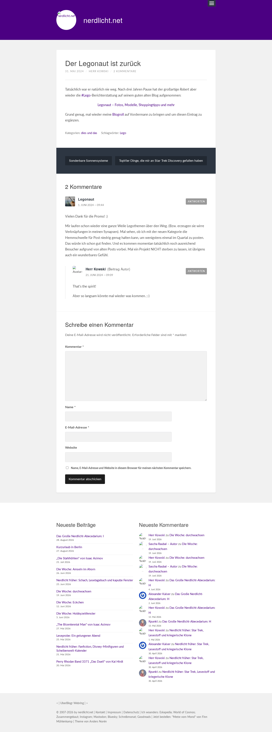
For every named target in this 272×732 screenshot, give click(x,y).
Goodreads (144, 717)
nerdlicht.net (102, 20)
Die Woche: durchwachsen (73, 591)
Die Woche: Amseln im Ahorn (75, 569)
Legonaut (86, 199)
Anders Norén (98, 721)
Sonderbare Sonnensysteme (88, 160)
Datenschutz (131, 712)
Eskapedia (165, 712)
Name (70, 407)
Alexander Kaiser (159, 594)
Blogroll (118, 114)
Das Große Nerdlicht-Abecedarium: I (80, 536)
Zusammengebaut (67, 717)
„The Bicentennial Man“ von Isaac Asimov (83, 624)
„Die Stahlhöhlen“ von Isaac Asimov (79, 558)
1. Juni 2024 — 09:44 (91, 205)
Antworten (196, 201)
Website (71, 447)
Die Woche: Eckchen (70, 602)
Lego (123, 133)
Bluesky (112, 717)
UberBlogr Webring (72, 703)
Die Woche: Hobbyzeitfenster (75, 613)
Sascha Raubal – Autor (163, 544)
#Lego (86, 95)
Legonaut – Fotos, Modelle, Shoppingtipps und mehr (136, 105)
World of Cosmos (184, 712)
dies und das (89, 133)
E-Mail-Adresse (77, 427)
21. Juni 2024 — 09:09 (99, 275)
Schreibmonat (127, 717)
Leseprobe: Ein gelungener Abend (78, 635)
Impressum (114, 712)
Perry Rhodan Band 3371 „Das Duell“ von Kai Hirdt (89, 661)
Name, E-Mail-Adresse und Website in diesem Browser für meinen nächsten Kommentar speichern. (131, 468)
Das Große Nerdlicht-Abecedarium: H (186, 621)
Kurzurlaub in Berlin (69, 547)
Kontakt (100, 712)
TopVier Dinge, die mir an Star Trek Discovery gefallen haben (161, 160)
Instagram (86, 717)
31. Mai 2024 (74, 71)
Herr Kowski (99, 71)
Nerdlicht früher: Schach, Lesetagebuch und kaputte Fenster (94, 580)
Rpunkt (153, 621)
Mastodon (100, 717)
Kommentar (74, 346)
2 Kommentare (124, 71)
